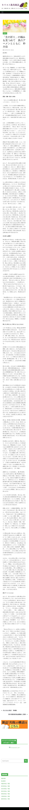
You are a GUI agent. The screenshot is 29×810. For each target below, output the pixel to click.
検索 (26, 761)
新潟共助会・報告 (5, 786)
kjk (13, 50)
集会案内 (3, 781)
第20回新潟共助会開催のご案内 (17, 714)
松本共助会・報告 (5, 788)
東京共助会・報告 (5, 791)
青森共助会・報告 (5, 783)
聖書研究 (4, 33)
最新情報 (3, 778)
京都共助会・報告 (5, 796)
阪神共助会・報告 (5, 799)
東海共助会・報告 (5, 793)
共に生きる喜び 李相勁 (10, 710)
